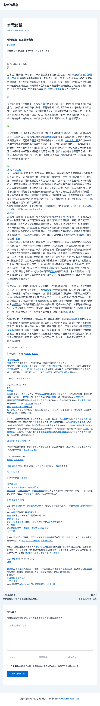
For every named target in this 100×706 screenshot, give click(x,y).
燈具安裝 (38, 209)
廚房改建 (16, 519)
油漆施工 (39, 369)
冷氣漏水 (34, 450)
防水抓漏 (11, 45)
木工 (9, 487)
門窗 (19, 450)
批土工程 (11, 472)
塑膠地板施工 (41, 584)
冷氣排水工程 (41, 547)
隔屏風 (26, 397)
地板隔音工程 (13, 360)
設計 (18, 239)
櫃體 (9, 562)
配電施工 (42, 553)
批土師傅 (11, 525)
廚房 (22, 500)
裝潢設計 (11, 490)
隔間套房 (80, 397)
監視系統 (11, 410)
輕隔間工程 (25, 487)
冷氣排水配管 (79, 506)
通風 (9, 515)
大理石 (86, 428)
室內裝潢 (48, 372)
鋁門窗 (37, 540)
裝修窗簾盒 (53, 397)
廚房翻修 (16, 304)
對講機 (10, 394)
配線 (9, 407)
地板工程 (16, 487)
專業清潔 (49, 540)
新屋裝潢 (53, 366)
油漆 (21, 394)
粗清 (54, 264)
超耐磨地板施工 (14, 528)
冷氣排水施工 (25, 584)
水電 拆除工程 (14, 169)
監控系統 (81, 537)
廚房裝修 (15, 559)
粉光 (64, 155)
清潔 (9, 519)
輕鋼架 (69, 537)
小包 (9, 213)
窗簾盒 (41, 528)
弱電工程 (75, 425)
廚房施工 (40, 572)
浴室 (55, 550)
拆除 (52, 271)
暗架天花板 (20, 578)
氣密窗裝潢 (84, 400)
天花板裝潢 (63, 432)
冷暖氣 (65, 419)
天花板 (26, 450)
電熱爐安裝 (12, 484)
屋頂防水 (11, 441)
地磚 (65, 312)
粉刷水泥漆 (37, 428)
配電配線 (19, 522)
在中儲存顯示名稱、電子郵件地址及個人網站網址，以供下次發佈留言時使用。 (45, 666)
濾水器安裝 (44, 394)
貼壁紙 (35, 353)
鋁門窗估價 (75, 422)
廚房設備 (67, 547)
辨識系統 (46, 268)
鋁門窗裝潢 (32, 512)
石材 (65, 506)
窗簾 (9, 363)
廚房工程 (11, 522)
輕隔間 (74, 319)
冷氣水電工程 (71, 140)
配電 (58, 466)
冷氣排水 (64, 78)
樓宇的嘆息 (10, 5)
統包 (84, 235)
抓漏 (9, 466)
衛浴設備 (46, 447)
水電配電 (47, 290)
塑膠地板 (82, 369)
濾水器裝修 (18, 459)
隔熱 (88, 506)
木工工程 (11, 173)
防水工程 (26, 441)
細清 (21, 569)
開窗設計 (15, 400)
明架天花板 (27, 407)
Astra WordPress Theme (69, 699)
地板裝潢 (60, 216)
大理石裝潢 (23, 490)
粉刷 (18, 472)
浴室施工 (29, 553)
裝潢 (43, 540)
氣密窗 (18, 441)
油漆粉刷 (81, 308)
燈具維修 (11, 578)
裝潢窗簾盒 (58, 394)
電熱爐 (41, 104)
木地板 (15, 581)
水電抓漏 (57, 89)
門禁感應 (54, 422)
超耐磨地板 (31, 506)
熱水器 (88, 419)
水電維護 (29, 403)
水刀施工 (34, 528)
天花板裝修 (65, 372)
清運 (34, 140)
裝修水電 (45, 89)
